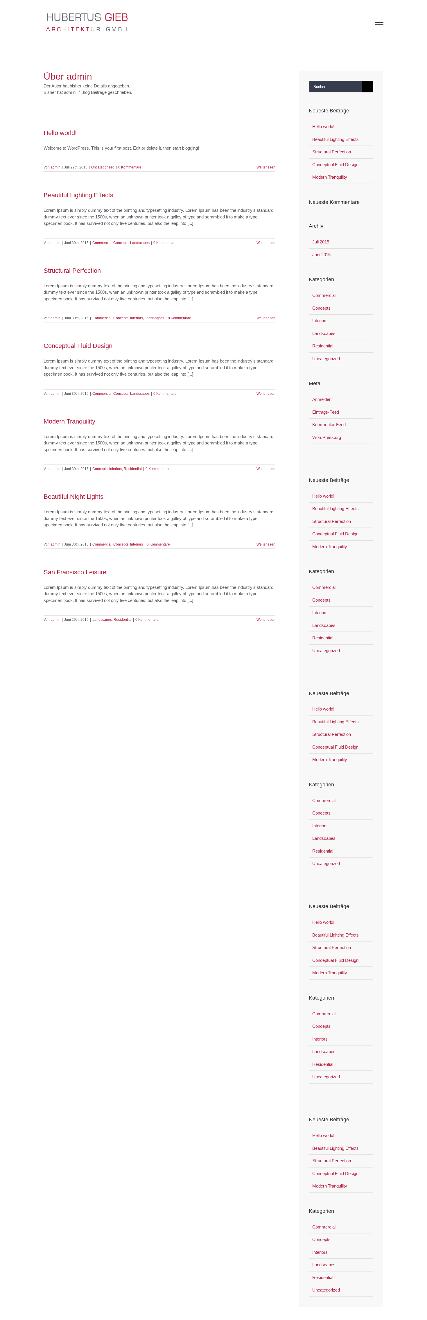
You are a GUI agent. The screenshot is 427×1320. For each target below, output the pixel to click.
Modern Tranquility (69, 421)
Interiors (136, 318)
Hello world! (60, 133)
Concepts (120, 243)
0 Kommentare (129, 167)
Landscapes (140, 243)
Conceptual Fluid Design (78, 345)
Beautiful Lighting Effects (78, 195)
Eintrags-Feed (325, 412)
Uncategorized (102, 167)
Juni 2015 (321, 254)
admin (55, 167)
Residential (133, 469)
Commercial (102, 243)
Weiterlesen (265, 167)
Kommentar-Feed (329, 424)
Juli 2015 (320, 241)
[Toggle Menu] (379, 22)
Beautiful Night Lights (73, 496)
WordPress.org (326, 437)
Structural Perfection (72, 270)
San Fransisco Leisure (75, 572)
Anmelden (321, 399)
